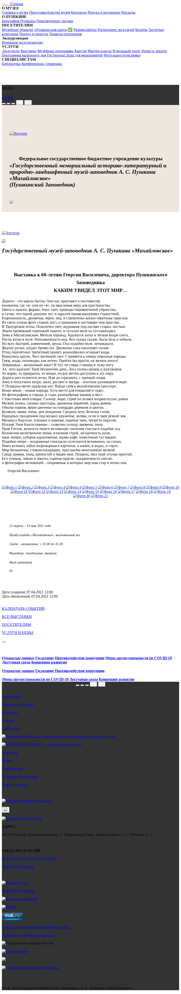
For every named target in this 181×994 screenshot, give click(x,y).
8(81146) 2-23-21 (15, 859)
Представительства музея (49, 12)
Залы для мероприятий (84, 55)
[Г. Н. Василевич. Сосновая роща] (105, 487)
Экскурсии (11, 51)
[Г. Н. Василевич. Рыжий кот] (121, 487)
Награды (128, 12)
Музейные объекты (17, 30)
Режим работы (85, 30)
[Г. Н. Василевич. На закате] (25, 487)
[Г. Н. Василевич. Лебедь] (89, 487)
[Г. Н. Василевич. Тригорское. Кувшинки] (73, 487)
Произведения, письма (55, 21)
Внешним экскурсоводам (22, 42)
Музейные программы (55, 51)
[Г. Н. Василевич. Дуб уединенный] (41, 487)
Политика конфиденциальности (27, 935)
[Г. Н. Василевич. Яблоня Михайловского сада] (57, 487)
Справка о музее (15, 12)
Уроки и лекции (154, 51)
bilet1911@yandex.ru (18, 867)
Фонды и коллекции (104, 12)
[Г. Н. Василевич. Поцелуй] (19, 492)
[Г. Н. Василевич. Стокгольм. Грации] (162, 492)
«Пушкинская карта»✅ (53, 30)
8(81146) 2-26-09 (43, 859)
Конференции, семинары (42, 64)
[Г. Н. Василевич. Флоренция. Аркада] (90, 492)
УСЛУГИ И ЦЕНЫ (17, 633)
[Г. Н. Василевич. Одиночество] (108, 492)
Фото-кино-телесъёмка (122, 55)
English (7, 98)
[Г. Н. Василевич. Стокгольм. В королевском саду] (153, 487)
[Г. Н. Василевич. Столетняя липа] (137, 487)
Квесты (80, 51)
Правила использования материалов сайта (36, 927)
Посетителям (12, 769)
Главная (14, 4)
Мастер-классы (99, 51)
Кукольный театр (126, 51)
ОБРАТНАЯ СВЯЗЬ (18, 891)
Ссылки (8, 720)
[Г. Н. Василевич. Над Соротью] (9, 487)
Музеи (7, 761)
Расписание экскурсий (116, 30)
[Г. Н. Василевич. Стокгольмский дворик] (72, 492)
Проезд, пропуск (15, 785)
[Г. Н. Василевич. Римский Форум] (126, 492)
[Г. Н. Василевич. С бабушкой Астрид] (36, 492)
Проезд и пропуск (33, 34)
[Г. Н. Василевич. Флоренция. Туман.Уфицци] (144, 492)
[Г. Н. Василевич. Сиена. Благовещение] (54, 492)
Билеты (141, 30)
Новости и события (17, 704)
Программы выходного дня (24, 55)
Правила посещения (65, 34)
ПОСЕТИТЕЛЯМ (16, 625)
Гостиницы (56, 55)
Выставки (29, 51)
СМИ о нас (11, 728)
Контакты (79, 12)
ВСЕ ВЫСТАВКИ (17, 617)
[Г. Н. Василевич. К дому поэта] (99, 496)
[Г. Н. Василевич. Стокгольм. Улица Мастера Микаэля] (170, 487)
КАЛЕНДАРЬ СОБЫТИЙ (23, 609)
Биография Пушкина (19, 21)
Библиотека (11, 64)
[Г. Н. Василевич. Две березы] (81, 496)
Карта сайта (11, 696)
